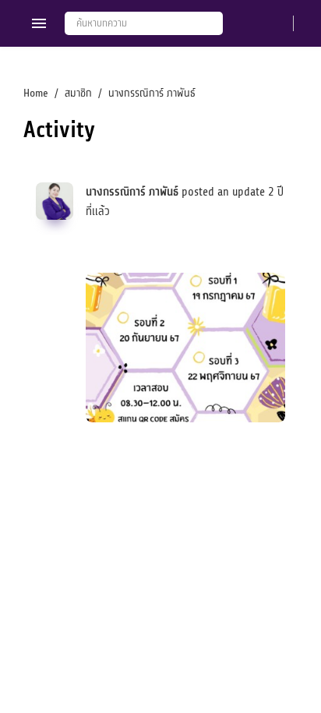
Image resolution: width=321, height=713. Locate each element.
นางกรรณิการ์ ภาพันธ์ (132, 192)
